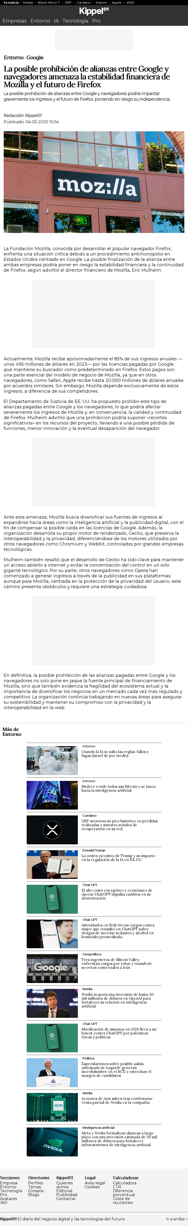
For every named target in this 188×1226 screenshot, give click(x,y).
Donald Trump (93, 850)
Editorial (64, 1191)
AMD (130, 2)
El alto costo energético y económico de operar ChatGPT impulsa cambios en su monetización (117, 894)
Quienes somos (64, 1185)
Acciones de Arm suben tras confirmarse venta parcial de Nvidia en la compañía (117, 1100)
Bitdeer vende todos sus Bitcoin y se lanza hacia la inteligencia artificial (118, 788)
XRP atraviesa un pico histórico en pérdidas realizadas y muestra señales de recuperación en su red (120, 825)
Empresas (14, 21)
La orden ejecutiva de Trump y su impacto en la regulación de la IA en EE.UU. (118, 857)
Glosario (36, 1191)
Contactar (66, 1199)
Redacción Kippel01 (23, 115)
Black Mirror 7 (49, 2)
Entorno (40, 21)
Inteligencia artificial (98, 1127)
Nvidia (28, 2)
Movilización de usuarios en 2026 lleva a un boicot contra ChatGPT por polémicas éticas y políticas (119, 1033)
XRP (68, 2)
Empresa (8, 1183)
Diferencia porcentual (124, 1193)
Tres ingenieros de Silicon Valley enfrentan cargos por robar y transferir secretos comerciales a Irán (117, 963)
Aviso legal (95, 1183)
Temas (34, 1187)
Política (88, 1058)
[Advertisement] (94, 42)
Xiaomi (101, 2)
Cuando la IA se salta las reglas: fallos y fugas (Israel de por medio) (115, 753)
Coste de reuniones (123, 1201)
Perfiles (35, 1183)
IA (56, 21)
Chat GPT (89, 885)
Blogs (33, 1195)
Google (34, 58)
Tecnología (75, 21)
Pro (96, 21)
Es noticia (11, 2)
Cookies (92, 1187)
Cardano (84, 2)
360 (3, 1203)
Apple (116, 2)
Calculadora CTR (124, 1185)
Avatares (8, 1199)
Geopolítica (91, 954)
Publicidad (66, 1195)
